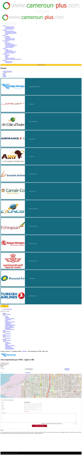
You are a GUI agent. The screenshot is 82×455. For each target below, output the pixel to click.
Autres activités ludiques (10, 46)
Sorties (4, 35)
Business (4, 60)
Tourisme (4, 29)
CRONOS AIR (8, 324)
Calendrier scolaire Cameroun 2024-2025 (13, 59)
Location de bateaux (9, 47)
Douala (4, 73)
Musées (6, 34)
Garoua (4, 74)
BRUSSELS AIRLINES (10, 321)
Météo (6, 57)
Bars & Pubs (7, 37)
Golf (6, 41)
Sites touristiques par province (11, 33)
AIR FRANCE (8, 319)
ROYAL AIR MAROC (9, 327)
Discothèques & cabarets (10, 38)
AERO (6, 316)
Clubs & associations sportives (11, 45)
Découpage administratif (10, 58)
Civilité (2, 402)
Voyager (4, 25)
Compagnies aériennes (9, 26)
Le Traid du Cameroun (9, 44)
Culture (4, 48)
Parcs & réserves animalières (10, 32)
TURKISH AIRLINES (9, 329)
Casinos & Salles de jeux (10, 39)
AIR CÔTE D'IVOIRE (9, 318)
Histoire (6, 55)
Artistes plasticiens (8, 50)
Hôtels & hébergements (9, 31)
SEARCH (35, 11)
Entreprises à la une (9, 61)
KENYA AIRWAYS (9, 326)
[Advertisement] (36, 443)
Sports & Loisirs (6, 40)
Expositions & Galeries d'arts (10, 51)
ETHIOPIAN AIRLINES (10, 325)
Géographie (7, 54)
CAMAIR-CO (8, 322)
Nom (2, 403)
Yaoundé (4, 76)
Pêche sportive (8, 42)
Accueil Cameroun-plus (7, 71)
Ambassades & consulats (10, 27)
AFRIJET (7, 317)
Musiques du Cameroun (9, 52)
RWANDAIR (8, 328)
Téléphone (3, 408)
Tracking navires (8, 62)
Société (2, 406)
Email (2, 409)
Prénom (2, 405)
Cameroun (5, 53)
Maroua (4, 75)
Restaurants (7, 36)
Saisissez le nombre (45, 423)
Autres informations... (9, 28)
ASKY (6, 320)
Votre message (3, 412)
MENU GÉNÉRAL (7, 314)
